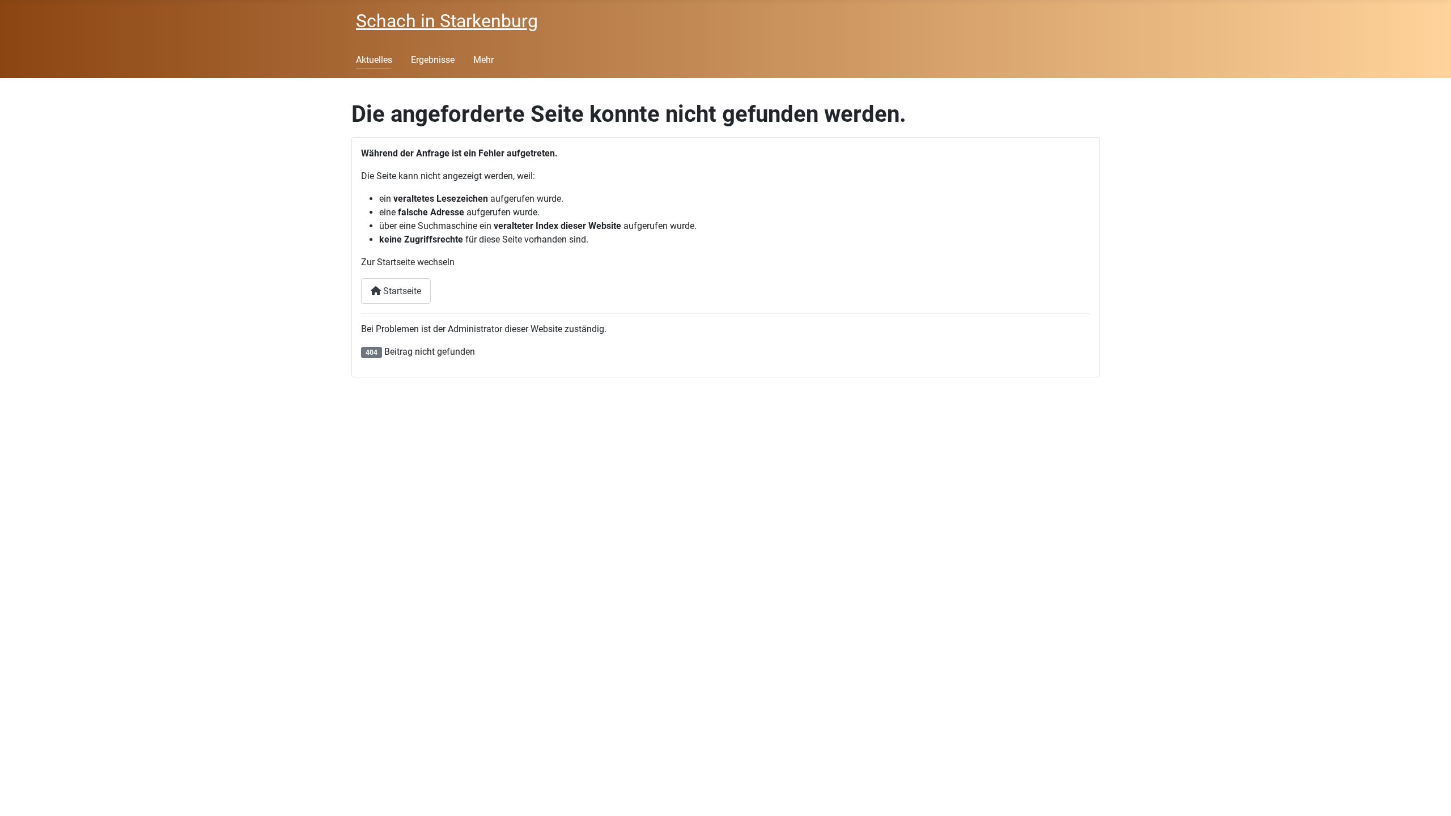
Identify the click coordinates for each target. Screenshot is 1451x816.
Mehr (483, 59)
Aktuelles (374, 59)
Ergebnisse (433, 59)
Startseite (401, 291)
